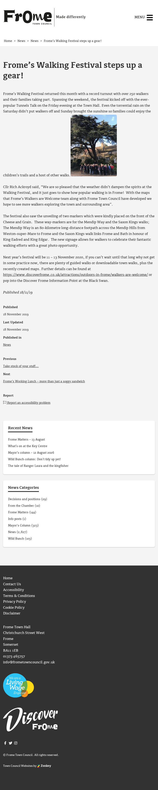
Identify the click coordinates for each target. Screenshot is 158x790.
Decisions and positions (24, 499)
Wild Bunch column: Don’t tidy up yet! (34, 459)
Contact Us (12, 584)
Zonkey (45, 766)
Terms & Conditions (19, 596)
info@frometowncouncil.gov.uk (29, 662)
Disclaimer (11, 613)
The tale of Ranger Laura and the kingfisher (38, 466)
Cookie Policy (13, 608)
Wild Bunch (16, 538)
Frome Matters (18, 512)
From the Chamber (21, 506)
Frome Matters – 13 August (26, 439)
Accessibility (13, 590)
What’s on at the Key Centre (27, 446)
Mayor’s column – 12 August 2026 (31, 453)
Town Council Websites (18, 766)
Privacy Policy (14, 602)
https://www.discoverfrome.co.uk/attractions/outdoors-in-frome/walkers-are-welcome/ (75, 275)
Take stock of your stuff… (21, 366)
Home (8, 578)
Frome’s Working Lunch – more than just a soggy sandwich (44, 381)
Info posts (15, 519)
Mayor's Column (19, 525)
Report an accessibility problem (28, 403)
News (7, 345)
